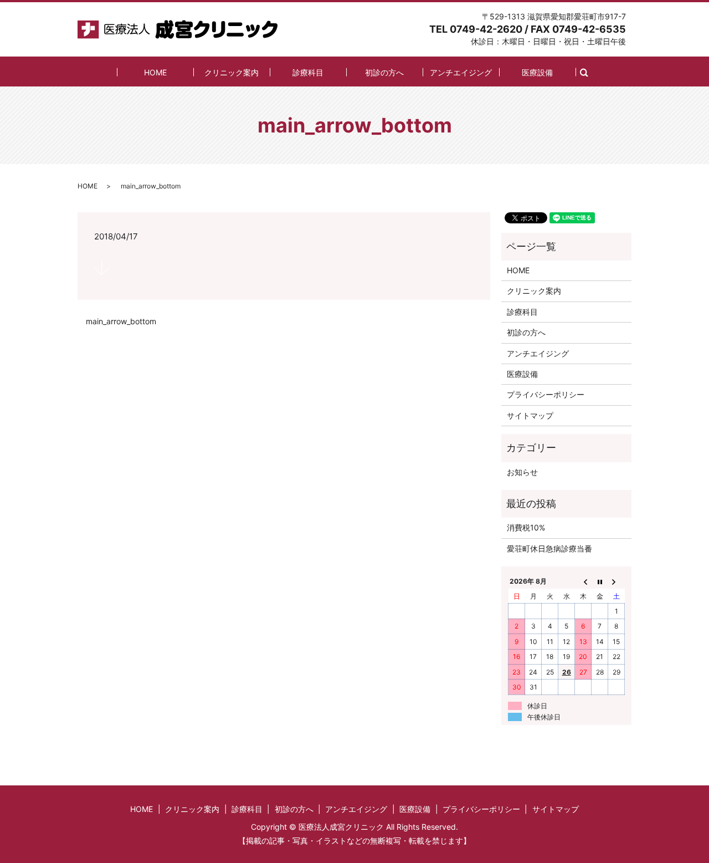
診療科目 (307, 72)
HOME (155, 72)
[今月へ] (600, 581)
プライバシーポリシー (545, 394)
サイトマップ (530, 415)
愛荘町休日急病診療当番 (549, 548)
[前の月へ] (583, 581)
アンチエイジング (461, 72)
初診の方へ (384, 72)
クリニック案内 (231, 72)
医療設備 (537, 72)
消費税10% (526, 527)
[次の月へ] (616, 581)
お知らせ (522, 472)
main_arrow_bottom (121, 321)
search (590, 71)
